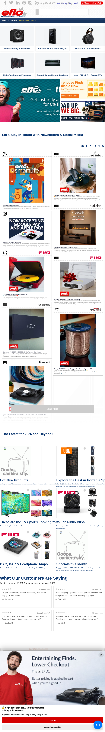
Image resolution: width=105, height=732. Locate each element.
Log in (52, 720)
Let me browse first (52, 727)
